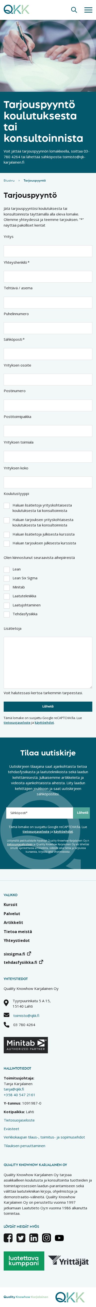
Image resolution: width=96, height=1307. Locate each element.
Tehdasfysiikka (25, 613)
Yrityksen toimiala (18, 442)
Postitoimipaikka (17, 416)
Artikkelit (13, 922)
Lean (17, 569)
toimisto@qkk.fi (26, 1015)
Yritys (9, 236)
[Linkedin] (33, 1240)
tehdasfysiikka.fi (20, 962)
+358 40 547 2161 (19, 1094)
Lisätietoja (12, 628)
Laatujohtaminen (27, 604)
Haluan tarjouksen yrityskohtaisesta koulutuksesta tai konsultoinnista (43, 522)
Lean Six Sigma (25, 577)
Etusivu (9, 180)
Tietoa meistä (18, 931)
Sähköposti (14, 339)
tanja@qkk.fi (14, 1089)
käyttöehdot (44, 722)
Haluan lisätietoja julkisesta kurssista (44, 534)
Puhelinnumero (16, 313)
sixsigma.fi (14, 954)
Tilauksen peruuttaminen (24, 1145)
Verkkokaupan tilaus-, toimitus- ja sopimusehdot (44, 1137)
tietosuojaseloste (17, 722)
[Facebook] (8, 1240)
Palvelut (12, 913)
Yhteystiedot (17, 940)
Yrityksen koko (16, 467)
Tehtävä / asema (18, 287)
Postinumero (15, 390)
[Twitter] (20, 1240)
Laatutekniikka (24, 595)
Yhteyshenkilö (17, 262)
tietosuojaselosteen (20, 844)
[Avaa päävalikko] (88, 10)
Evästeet (11, 1128)
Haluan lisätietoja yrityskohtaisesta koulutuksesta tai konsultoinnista (42, 508)
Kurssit (10, 904)
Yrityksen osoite (17, 365)
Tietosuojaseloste (19, 1120)
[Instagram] (46, 1240)
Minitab (19, 586)
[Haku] (74, 10)
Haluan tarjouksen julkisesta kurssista (44, 542)
